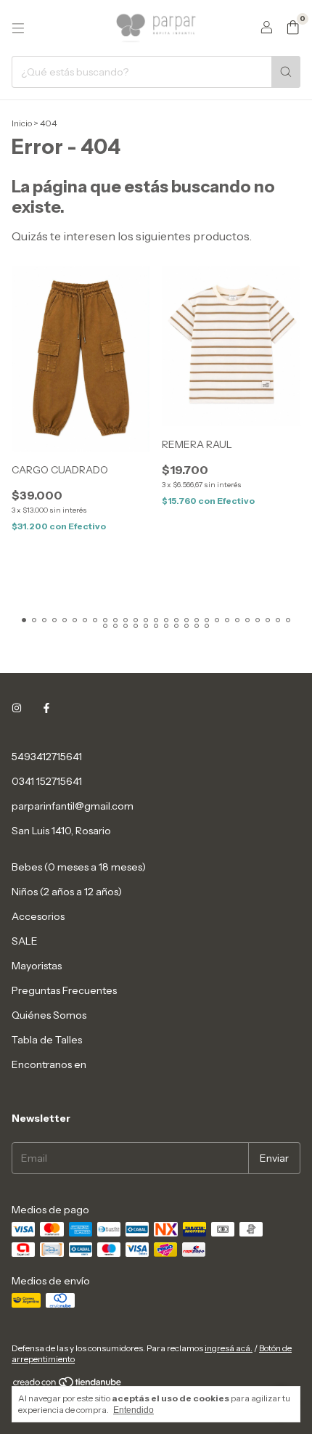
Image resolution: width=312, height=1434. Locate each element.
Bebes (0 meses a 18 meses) (79, 866)
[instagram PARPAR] (17, 708)
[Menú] (18, 28)
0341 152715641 (47, 781)
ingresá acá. (229, 1348)
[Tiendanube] (68, 1385)
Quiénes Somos (49, 1015)
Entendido (133, 1410)
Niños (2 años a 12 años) (67, 891)
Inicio (22, 123)
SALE (25, 941)
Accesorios (38, 916)
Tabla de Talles (47, 1039)
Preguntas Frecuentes (64, 990)
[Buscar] (285, 72)
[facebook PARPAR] (46, 708)
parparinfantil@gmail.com (73, 805)
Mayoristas (37, 965)
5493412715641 (47, 756)
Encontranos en (49, 1064)
